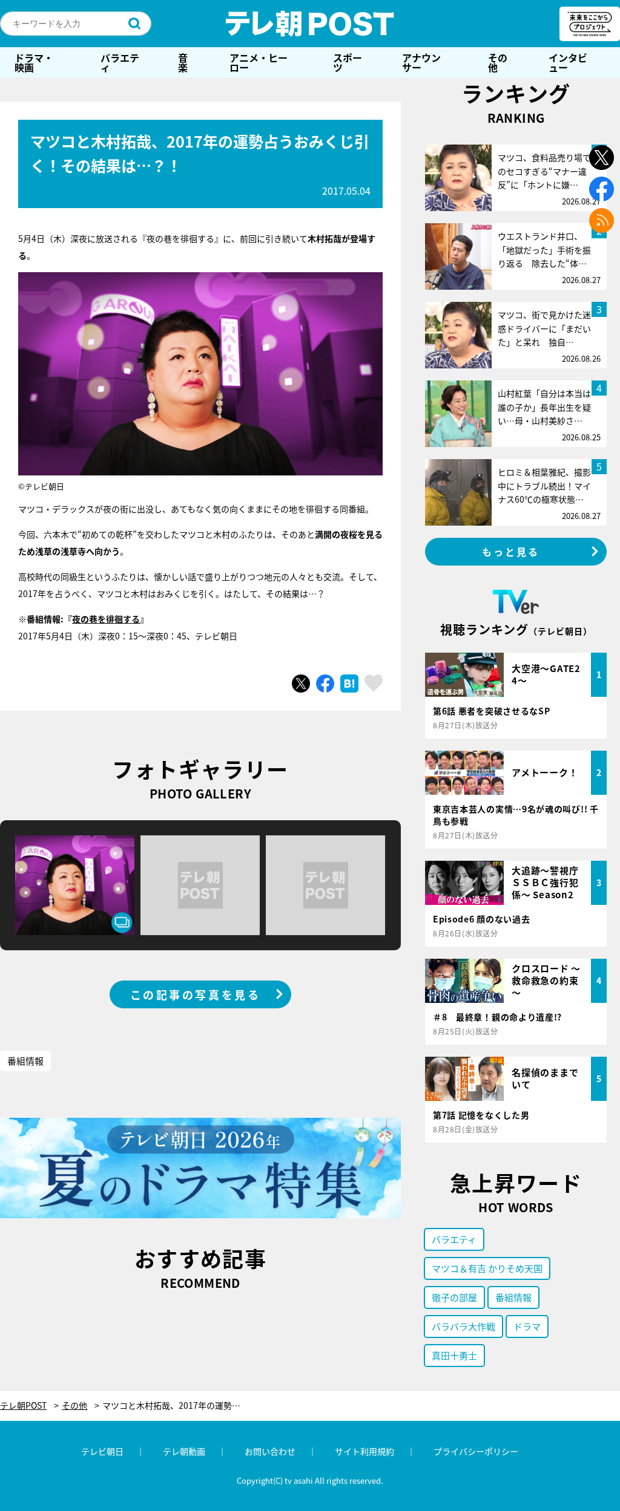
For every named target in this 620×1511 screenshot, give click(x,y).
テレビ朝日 (102, 1451)
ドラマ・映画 (34, 62)
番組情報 (25, 1060)
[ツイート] (301, 683)
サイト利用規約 (364, 1451)
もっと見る (511, 551)
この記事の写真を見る (195, 994)
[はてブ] (349, 683)
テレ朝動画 (184, 1451)
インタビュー (568, 62)
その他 (497, 62)
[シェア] (325, 683)
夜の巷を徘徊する (106, 619)
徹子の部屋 (454, 1297)
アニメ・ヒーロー (258, 62)
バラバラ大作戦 (463, 1326)
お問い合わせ (270, 1451)
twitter (601, 157)
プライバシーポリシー (476, 1451)
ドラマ (527, 1326)
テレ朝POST (310, 23)
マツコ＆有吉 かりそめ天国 (487, 1268)
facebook (601, 189)
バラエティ (120, 62)
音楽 (183, 62)
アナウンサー (421, 62)
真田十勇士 (454, 1355)
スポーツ (347, 62)
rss (601, 220)
